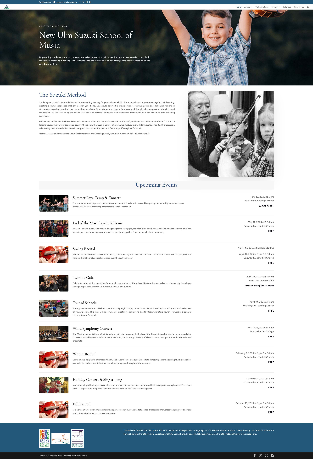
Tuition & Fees (261, 7)
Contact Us (299, 7)
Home (238, 7)
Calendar (287, 7)
